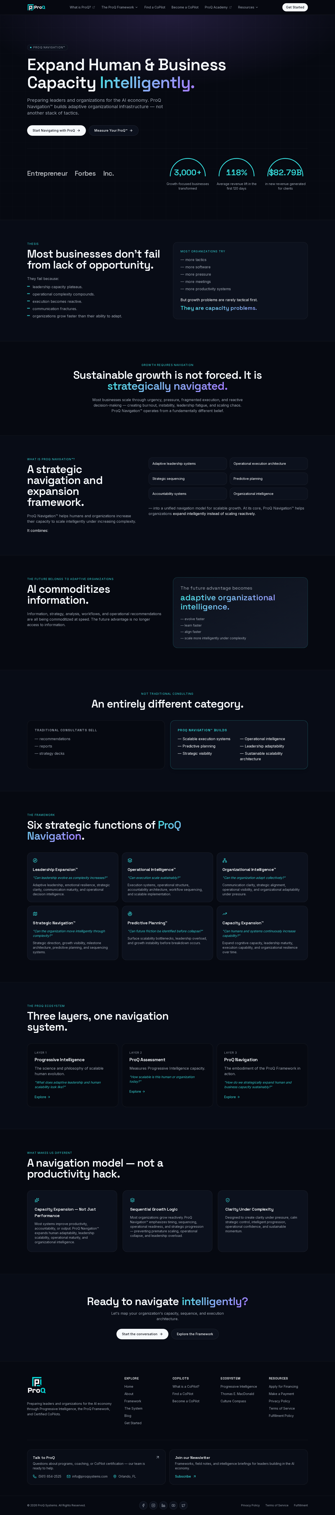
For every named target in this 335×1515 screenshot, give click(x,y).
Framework (132, 1401)
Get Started (295, 7)
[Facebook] (143, 1505)
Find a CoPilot (154, 7)
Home (128, 1386)
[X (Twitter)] (183, 1505)
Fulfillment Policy (281, 1416)
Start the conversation (139, 1334)
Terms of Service (282, 1408)
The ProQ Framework (117, 7)
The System (133, 1408)
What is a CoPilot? (186, 1386)
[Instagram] (153, 1505)
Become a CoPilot (185, 7)
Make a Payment (281, 1394)
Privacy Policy (279, 1401)
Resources (246, 7)
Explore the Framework (195, 1334)
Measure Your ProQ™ (110, 130)
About (128, 1394)
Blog (127, 1416)
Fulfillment (301, 1505)
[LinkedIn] (163, 1505)
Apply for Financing (283, 1386)
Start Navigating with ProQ (54, 130)
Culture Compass (233, 1401)
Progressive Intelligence (239, 1386)
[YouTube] (173, 1505)
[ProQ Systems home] (36, 7)
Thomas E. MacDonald (237, 1394)
